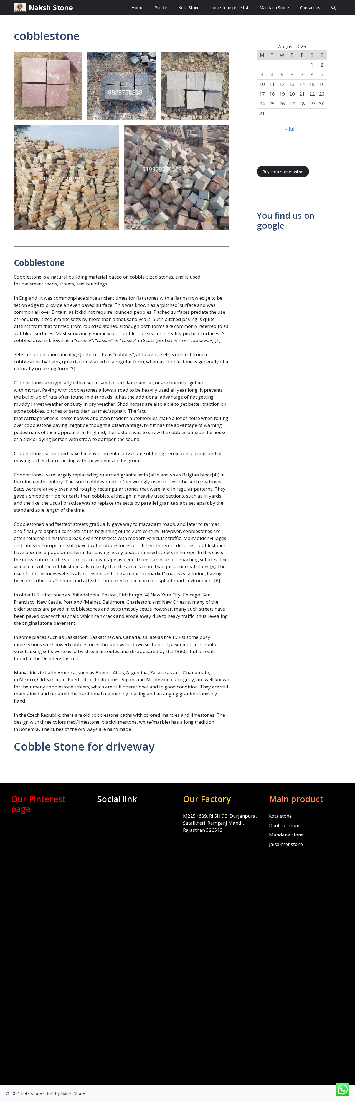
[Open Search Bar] (333, 7)
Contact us (310, 7)
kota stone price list (229, 7)
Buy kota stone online (282, 171)
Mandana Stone (274, 7)
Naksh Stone (51, 7)
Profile (160, 7)
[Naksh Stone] (20, 7)
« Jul (290, 129)
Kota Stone (189, 7)
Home (137, 7)
